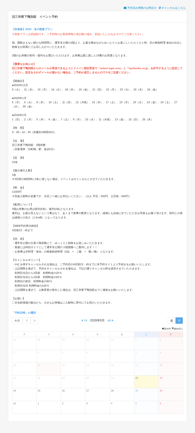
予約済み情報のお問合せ (141, 7)
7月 (85, 320)
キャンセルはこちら (173, 7)
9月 (109, 320)
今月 (17, 320)
